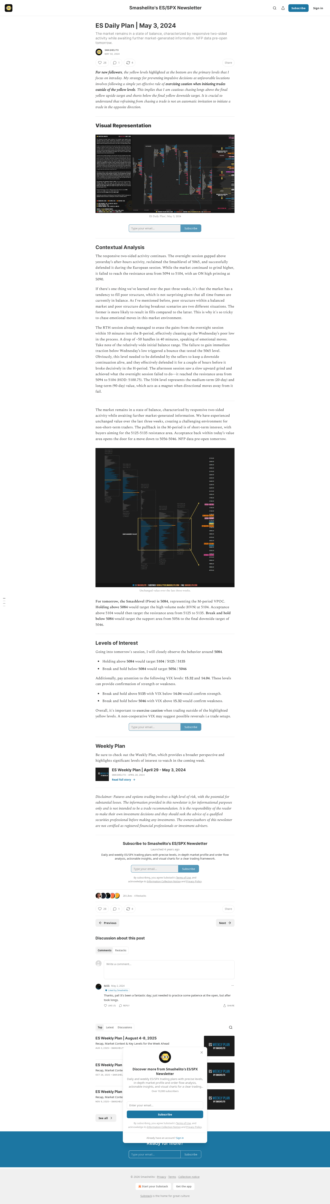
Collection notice (189, 1177)
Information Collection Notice (164, 1127)
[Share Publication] (283, 8)
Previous (110, 923)
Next (222, 923)
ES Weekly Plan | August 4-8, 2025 (126, 1038)
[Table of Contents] (4, 602)
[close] (202, 1052)
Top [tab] (100, 1027)
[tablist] (112, 950)
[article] (165, 1046)
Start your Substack (155, 1186)
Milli (107, 986)
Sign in (318, 8)
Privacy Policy (193, 1127)
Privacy (161, 1177)
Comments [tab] (104, 950)
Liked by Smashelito (118, 990)
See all (103, 1118)
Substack (146, 1196)
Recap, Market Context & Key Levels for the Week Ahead (132, 1043)
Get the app (184, 1186)
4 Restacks (140, 895)
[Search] (274, 8)
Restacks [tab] (120, 950)
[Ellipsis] (233, 985)
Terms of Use (183, 1123)
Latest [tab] (110, 1027)
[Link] (90, 126)
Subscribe (298, 8)
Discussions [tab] (125, 1027)
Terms (172, 1177)
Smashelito (112, 50)
